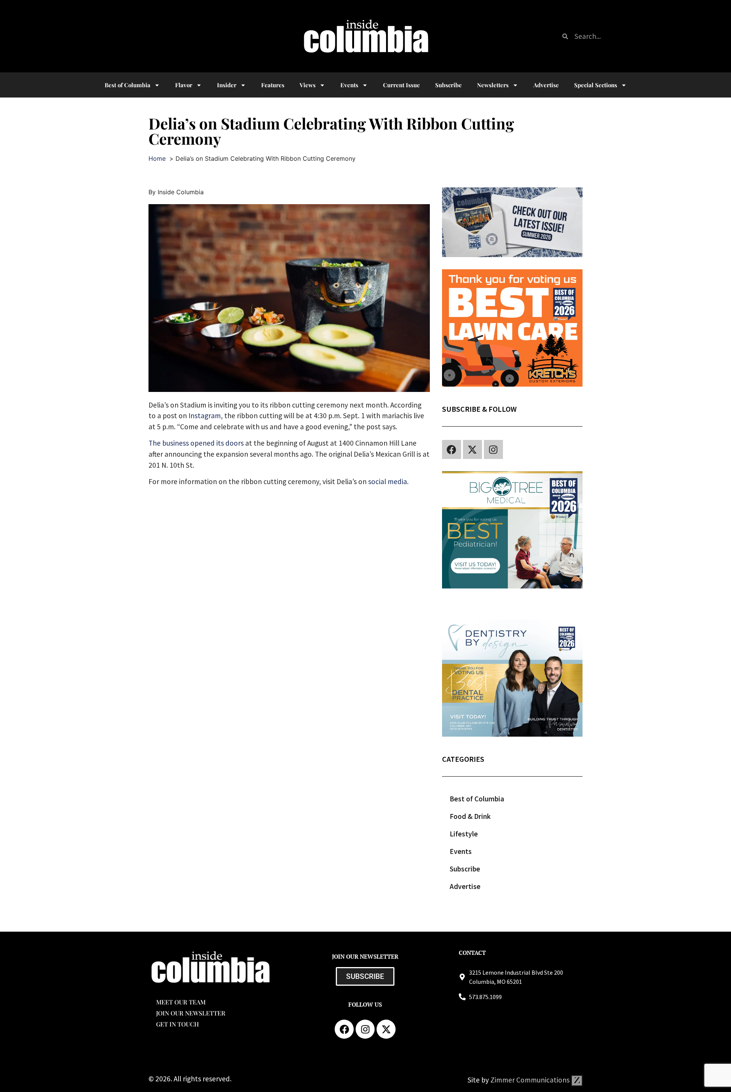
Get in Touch (177, 1024)
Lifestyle (464, 833)
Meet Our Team (181, 1002)
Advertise (546, 85)
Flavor (183, 85)
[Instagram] (493, 449)
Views (308, 85)
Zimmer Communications (530, 1079)
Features (272, 85)
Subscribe (448, 85)
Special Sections (595, 85)
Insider (226, 85)
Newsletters (493, 85)
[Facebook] (451, 449)
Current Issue (401, 85)
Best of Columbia (477, 798)
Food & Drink (470, 816)
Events (349, 85)
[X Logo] (472, 449)
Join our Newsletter (190, 1013)
